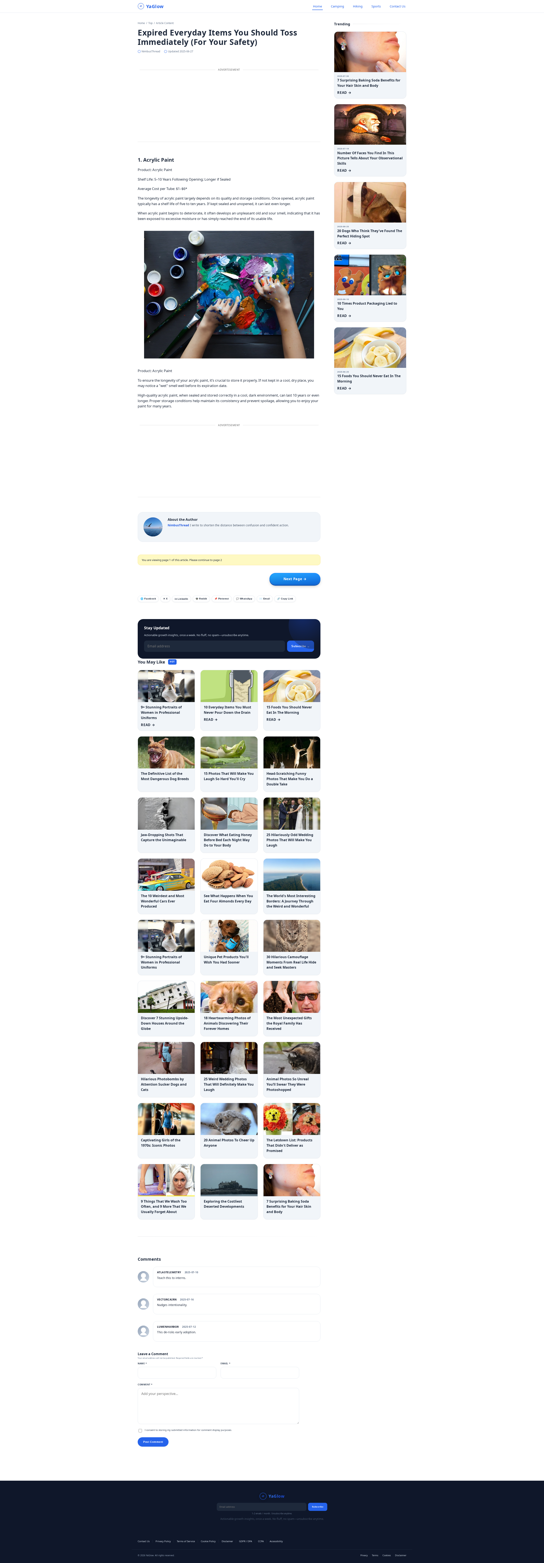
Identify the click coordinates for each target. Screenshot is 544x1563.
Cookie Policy (208, 1541)
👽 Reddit (201, 598)
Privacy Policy (163, 1541)
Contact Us (397, 6)
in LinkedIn (181, 599)
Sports (376, 6)
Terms (375, 1555)
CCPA (261, 1541)
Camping (337, 6)
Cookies (386, 1555)
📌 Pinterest (221, 598)
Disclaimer (227, 1541)
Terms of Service (186, 1541)
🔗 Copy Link (285, 598)
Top (150, 23)
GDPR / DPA (245, 1541)
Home (317, 6)
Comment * (145, 1384)
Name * (142, 1363)
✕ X (165, 598)
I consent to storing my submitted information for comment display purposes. (188, 1430)
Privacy (364, 1555)
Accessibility (276, 1541)
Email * (225, 1363)
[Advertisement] (229, 106)
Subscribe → (300, 646)
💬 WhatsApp (244, 598)
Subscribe (318, 1507)
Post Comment (153, 1441)
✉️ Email (264, 598)
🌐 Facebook (148, 598)
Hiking (358, 6)
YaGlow (155, 6)
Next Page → (295, 579)
